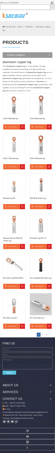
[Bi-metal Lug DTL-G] (41, 224)
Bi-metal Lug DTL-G (38, 238)
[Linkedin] (8, 421)
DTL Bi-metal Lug (37, 318)
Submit (9, 373)
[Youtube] (12, 421)
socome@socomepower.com (14, 412)
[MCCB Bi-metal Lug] (41, 185)
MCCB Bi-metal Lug (38, 198)
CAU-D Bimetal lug (37, 158)
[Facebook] (4, 421)
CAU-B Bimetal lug (37, 118)
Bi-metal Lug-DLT (10, 318)
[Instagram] (16, 421)
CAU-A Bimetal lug (10, 118)
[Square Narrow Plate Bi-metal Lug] (14, 224)
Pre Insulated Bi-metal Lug (40, 278)
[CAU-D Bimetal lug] (41, 145)
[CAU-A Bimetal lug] (14, 105)
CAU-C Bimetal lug (10, 158)
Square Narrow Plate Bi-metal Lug (13, 239)
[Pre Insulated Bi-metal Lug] (41, 264)
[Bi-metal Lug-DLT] (14, 304)
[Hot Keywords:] (52, 6)
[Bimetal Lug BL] (14, 185)
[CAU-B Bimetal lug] (41, 105)
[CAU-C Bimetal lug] (14, 145)
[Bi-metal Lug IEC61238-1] (14, 264)
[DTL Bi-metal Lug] (41, 304)
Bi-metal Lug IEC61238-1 (13, 278)
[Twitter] (27, 448)
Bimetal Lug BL (9, 198)
